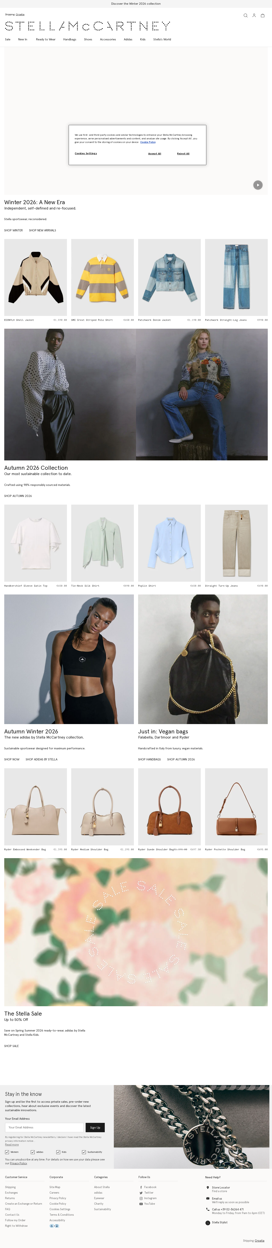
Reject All (183, 154)
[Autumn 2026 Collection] (70, 394)
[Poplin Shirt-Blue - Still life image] (169, 543)
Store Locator (221, 1187)
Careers (54, 1192)
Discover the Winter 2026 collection (136, 3)
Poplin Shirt (147, 586)
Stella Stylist (220, 1222)
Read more (12, 1144)
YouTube (149, 1204)
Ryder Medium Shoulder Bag (89, 849)
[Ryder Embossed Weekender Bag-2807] (35, 806)
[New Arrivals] (203, 659)
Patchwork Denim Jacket (154, 320)
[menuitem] (23, 39)
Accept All (154, 154)
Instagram (150, 1198)
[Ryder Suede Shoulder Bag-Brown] (169, 806)
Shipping (10, 1187)
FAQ (7, 1209)
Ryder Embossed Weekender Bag (25, 849)
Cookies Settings (60, 1209)
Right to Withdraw (16, 1226)
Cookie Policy (58, 1204)
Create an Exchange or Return (23, 1204)
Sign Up (95, 1127)
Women (14, 1152)
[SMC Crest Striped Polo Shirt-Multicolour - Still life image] (102, 277)
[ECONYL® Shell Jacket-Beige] (35, 277)
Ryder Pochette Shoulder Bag (225, 849)
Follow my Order (15, 1220)
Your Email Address (17, 1118)
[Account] (254, 15)
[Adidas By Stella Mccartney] (69, 659)
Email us (217, 1198)
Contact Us (12, 1215)
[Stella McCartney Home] (87, 26)
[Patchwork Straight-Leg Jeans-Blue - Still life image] (236, 277)
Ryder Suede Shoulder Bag (156, 849)
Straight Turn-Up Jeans (221, 586)
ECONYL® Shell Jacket (19, 320)
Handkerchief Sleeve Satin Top (25, 586)
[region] (137, 145)
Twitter (148, 1192)
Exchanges (11, 1192)
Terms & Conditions (62, 1215)
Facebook (150, 1187)
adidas (39, 1152)
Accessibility (57, 1220)
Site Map (55, 1187)
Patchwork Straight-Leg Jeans (226, 320)
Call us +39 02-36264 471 (228, 1209)
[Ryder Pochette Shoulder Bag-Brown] (236, 806)
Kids (64, 1152)
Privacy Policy (18, 1163)
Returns (10, 1198)
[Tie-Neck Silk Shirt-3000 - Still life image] (102, 543)
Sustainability (95, 1152)
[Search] (245, 15)
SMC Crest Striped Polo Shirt (92, 320)
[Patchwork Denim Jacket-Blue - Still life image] (169, 277)
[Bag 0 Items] (262, 15)
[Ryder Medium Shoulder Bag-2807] (102, 806)
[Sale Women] (136, 932)
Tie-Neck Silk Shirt (85, 586)
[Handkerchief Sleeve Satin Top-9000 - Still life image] (35, 543)
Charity (98, 1204)
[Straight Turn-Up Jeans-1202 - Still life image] (236, 543)
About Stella (102, 1187)
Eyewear (99, 1198)
